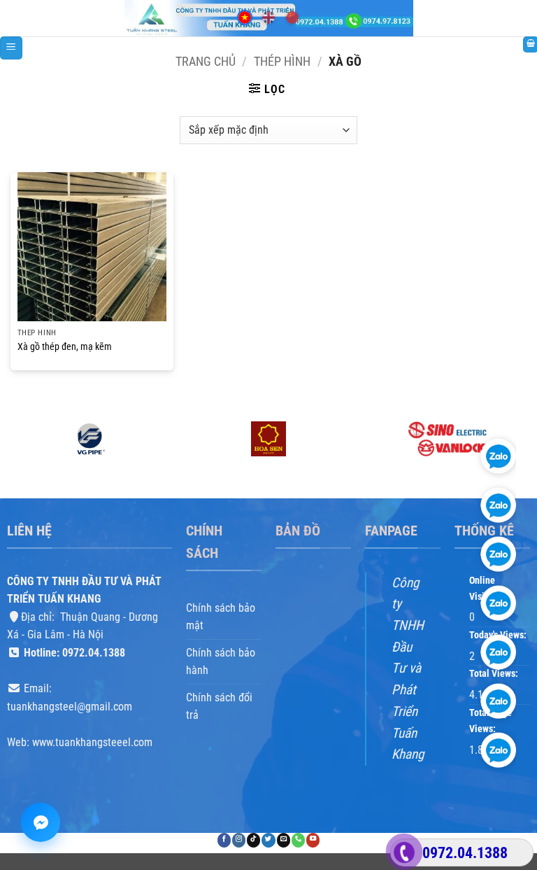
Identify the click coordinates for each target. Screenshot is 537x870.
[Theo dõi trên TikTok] (253, 840)
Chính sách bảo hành (220, 661)
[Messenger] (40, 822)
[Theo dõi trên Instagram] (238, 840)
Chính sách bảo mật (220, 616)
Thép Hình (282, 61)
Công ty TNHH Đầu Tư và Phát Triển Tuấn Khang (408, 668)
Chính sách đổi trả (219, 706)
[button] (11, 47)
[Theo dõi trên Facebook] (224, 840)
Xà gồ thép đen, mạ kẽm (64, 347)
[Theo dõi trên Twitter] (268, 840)
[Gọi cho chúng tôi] (298, 840)
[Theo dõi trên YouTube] (313, 840)
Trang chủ (206, 61)
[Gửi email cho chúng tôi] (283, 840)
